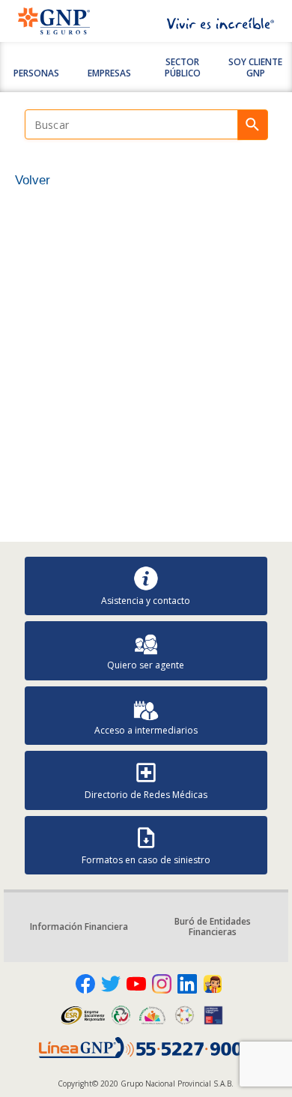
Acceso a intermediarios (146, 730)
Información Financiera (79, 926)
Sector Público (183, 67)
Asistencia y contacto (145, 600)
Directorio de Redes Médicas (146, 794)
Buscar (252, 124)
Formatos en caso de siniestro (146, 859)
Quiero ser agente (145, 665)
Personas (36, 73)
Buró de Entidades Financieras (212, 926)
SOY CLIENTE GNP (255, 67)
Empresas (109, 73)
